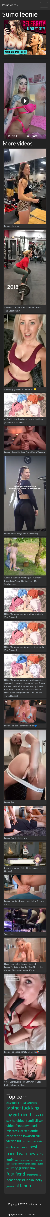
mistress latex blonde (22, 1131)
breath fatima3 (34, 1174)
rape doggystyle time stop (24, 1163)
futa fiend (15, 1174)
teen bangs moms (29, 1102)
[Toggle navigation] (44, 5)
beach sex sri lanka (20, 1180)
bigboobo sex (29, 1141)
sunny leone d (12, 1102)
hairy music (19, 1147)
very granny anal (23, 1168)
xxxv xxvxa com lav (24, 1159)
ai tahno (23, 1185)
